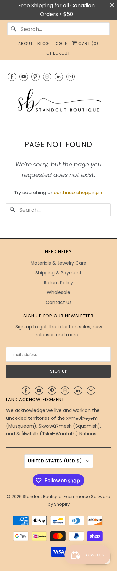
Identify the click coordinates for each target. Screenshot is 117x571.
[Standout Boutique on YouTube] (24, 76)
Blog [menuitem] (43, 43)
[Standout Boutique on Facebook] (12, 76)
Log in (61, 43)
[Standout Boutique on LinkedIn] (59, 76)
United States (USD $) (55, 461)
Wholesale (58, 292)
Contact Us (59, 302)
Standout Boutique (42, 496)
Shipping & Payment (58, 273)
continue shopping (77, 192)
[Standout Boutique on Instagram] (47, 76)
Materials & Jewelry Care (58, 263)
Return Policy (58, 282)
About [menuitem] (25, 43)
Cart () (87, 43)
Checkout (58, 53)
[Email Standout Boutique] (70, 76)
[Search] (13, 28)
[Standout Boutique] (58, 101)
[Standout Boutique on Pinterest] (35, 76)
